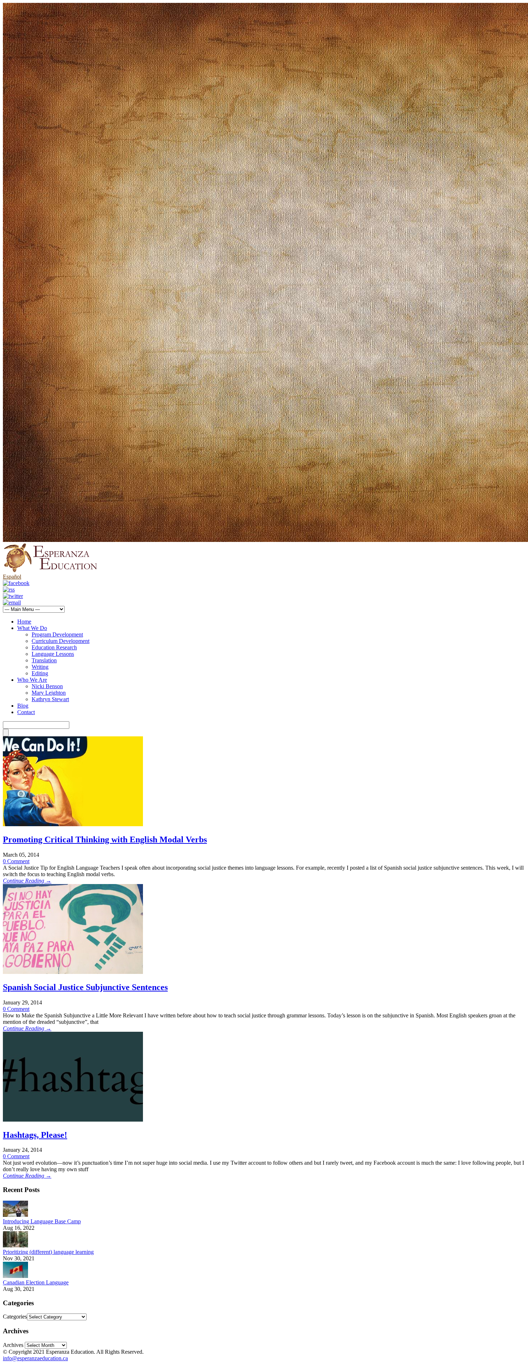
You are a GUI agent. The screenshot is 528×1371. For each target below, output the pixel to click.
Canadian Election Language (36, 1282)
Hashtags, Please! (35, 1135)
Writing (40, 667)
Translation (44, 660)
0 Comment (16, 861)
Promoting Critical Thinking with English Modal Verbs (105, 839)
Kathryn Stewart (50, 699)
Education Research (54, 647)
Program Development (57, 634)
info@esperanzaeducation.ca (35, 1358)
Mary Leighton (49, 693)
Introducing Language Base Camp (42, 1221)
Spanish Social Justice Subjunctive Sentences (85, 987)
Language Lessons (53, 654)
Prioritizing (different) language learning (48, 1252)
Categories (15, 1317)
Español (12, 577)
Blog (22, 706)
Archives (13, 1345)
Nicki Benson (47, 686)
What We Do (32, 628)
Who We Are (32, 680)
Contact (26, 712)
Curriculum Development (60, 641)
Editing (40, 673)
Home (24, 621)
